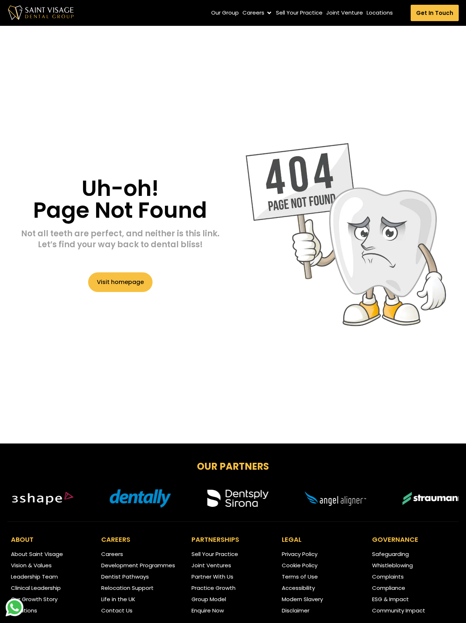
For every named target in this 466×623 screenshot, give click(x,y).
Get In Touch (434, 13)
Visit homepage (120, 282)
